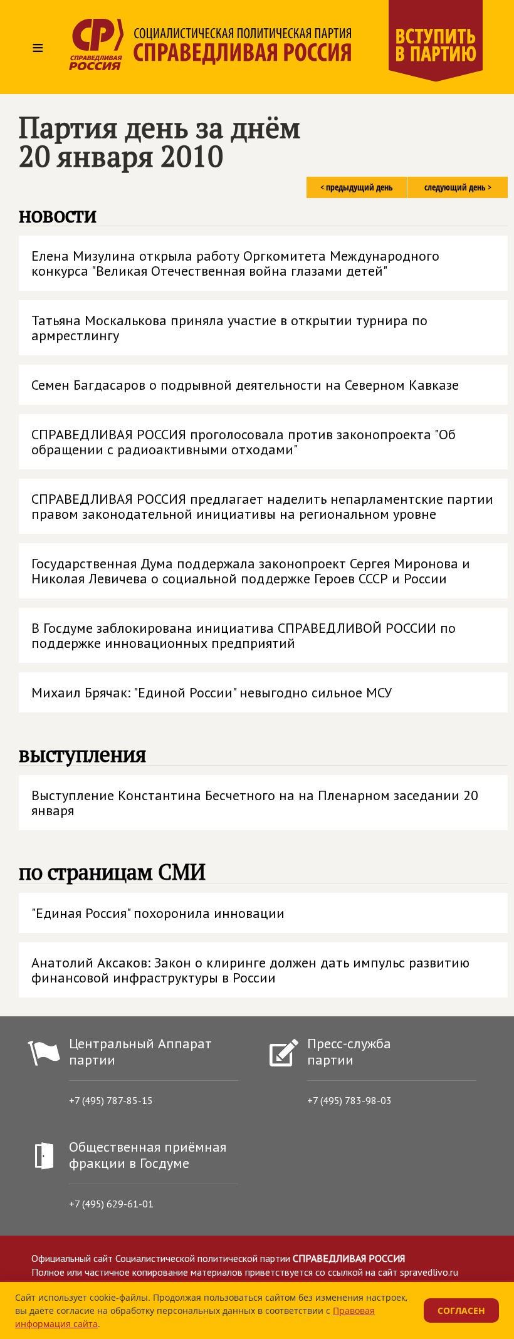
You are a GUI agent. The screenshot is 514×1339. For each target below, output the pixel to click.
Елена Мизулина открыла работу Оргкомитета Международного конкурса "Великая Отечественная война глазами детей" (235, 263)
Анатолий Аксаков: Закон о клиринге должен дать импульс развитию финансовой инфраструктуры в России (250, 970)
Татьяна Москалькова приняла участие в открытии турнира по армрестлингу (229, 327)
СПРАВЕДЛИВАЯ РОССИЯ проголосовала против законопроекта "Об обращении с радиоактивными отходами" (243, 441)
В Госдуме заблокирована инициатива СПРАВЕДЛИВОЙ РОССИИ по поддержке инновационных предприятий (243, 635)
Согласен (461, 1310)
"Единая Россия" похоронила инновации (158, 913)
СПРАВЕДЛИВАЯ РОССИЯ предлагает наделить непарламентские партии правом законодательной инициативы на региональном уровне (262, 506)
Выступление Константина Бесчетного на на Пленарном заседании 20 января (254, 802)
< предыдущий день (356, 187)
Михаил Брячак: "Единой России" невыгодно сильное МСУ (211, 692)
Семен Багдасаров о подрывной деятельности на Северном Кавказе (245, 384)
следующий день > (457, 187)
